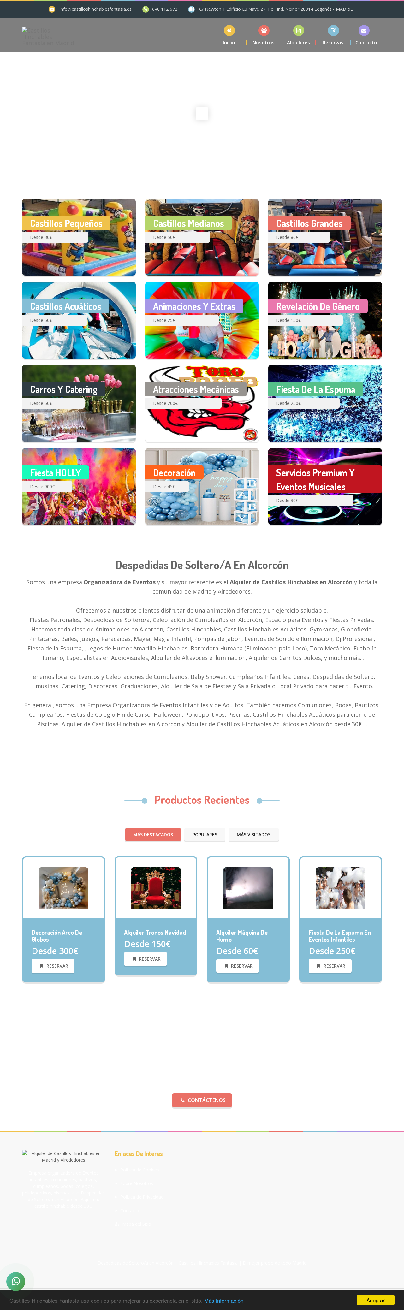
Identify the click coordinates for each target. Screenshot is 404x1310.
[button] (298, 35)
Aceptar (375, 1300)
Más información (223, 1300)
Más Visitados (253, 835)
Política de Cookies (139, 1170)
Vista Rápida (66, 918)
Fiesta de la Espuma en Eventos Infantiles (340, 935)
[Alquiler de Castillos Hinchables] (63, 887)
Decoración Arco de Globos (57, 935)
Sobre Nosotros (136, 1183)
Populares (205, 835)
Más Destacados (153, 835)
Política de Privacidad (141, 1197)
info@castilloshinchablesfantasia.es (96, 9)
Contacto (129, 1210)
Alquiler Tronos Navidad (155, 932)
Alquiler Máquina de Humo (242, 935)
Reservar (57, 966)
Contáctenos (207, 1100)
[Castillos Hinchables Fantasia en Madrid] (48, 35)
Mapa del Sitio (136, 1224)
